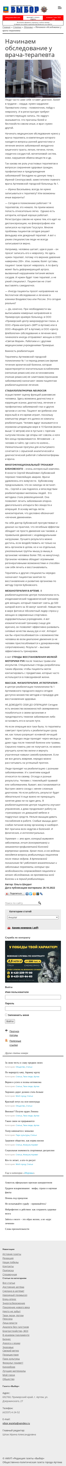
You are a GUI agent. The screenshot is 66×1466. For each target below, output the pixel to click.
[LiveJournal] (41, 893)
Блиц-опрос (9, 1299)
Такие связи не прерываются (19, 1121)
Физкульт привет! (13, 1362)
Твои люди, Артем (31, 1076)
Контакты (8, 1266)
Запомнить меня (18, 1015)
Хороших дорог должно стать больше (24, 1091)
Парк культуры (22, 1135)
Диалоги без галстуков (16, 1327)
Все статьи (9, 1282)
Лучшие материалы (14, 1371)
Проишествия (11, 1354)
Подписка (8, 1270)
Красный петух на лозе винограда (22, 1101)
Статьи (17, 27)
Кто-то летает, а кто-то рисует (20, 1160)
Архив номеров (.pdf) (25, 927)
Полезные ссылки (15, 1043)
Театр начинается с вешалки (19, 1130)
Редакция (8, 1258)
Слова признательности (17, 1228)
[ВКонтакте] (27, 893)
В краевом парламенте (16, 1335)
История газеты (12, 1254)
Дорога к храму (11, 1343)
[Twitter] (30, 893)
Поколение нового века (16, 1307)
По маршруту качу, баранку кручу (22, 1072)
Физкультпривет (30, 1144)
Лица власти (10, 1322)
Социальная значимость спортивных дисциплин (29, 1150)
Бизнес (7, 1339)
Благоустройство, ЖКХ (15, 1331)
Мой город (21, 1096)
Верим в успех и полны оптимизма (23, 1082)
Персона (8, 1318)
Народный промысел (15, 1295)
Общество (20, 1067)
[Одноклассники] (34, 893)
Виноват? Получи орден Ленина (21, 1111)
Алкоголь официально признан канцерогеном (28, 1182)
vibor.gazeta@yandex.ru (16, 1423)
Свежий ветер (11, 1350)
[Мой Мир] (38, 893)
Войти (10, 1021)
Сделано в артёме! (13, 1291)
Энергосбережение (14, 1303)
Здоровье (28, 27)
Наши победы (11, 1262)
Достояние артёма (13, 1287)
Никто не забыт (12, 1311)
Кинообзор (9, 1366)
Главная (6, 27)
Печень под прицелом (16, 1198)
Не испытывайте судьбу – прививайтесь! (25, 1203)
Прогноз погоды (14, 1033)
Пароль (9, 1003)
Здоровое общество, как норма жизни (24, 1140)
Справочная (10, 1274)
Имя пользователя (17, 992)
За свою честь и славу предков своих (24, 1062)
